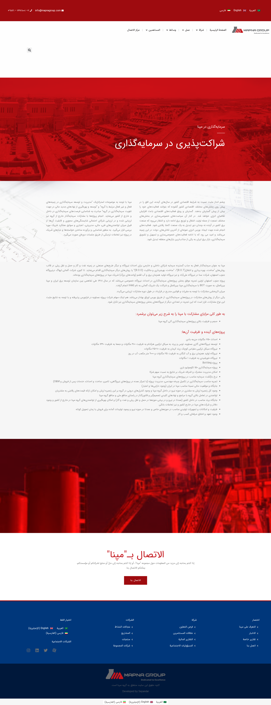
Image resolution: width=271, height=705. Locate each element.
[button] (29, 50)
